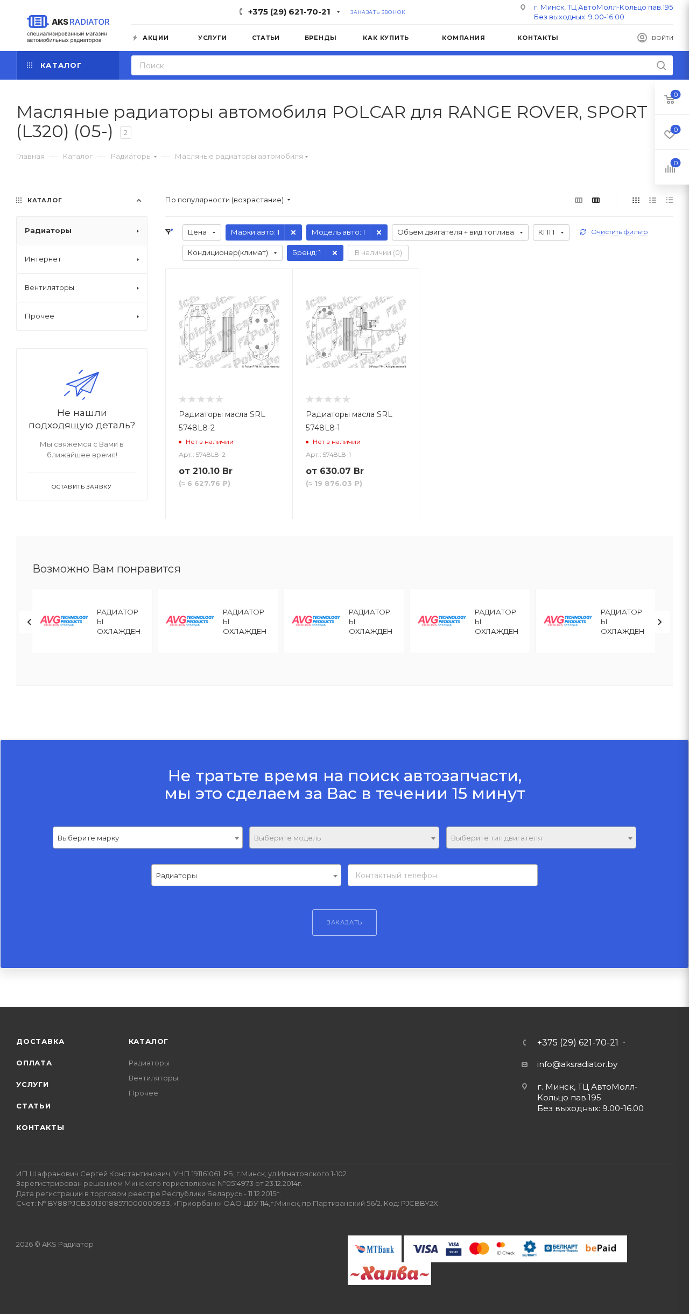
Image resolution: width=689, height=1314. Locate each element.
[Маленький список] (578, 200)
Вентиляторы (153, 1077)
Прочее (143, 1093)
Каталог (149, 1041)
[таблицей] (669, 200)
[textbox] (344, 838)
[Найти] (661, 65)
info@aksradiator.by (577, 1064)
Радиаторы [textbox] (176, 875)
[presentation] (29, 622)
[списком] (652, 200)
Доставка (40, 1041)
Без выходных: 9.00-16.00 (579, 16)
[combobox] (148, 837)
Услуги (32, 1084)
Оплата (34, 1062)
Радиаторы (149, 1062)
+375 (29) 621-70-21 (289, 11)
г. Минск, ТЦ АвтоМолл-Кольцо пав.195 (603, 7)
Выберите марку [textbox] (88, 837)
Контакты (40, 1127)
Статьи (33, 1105)
